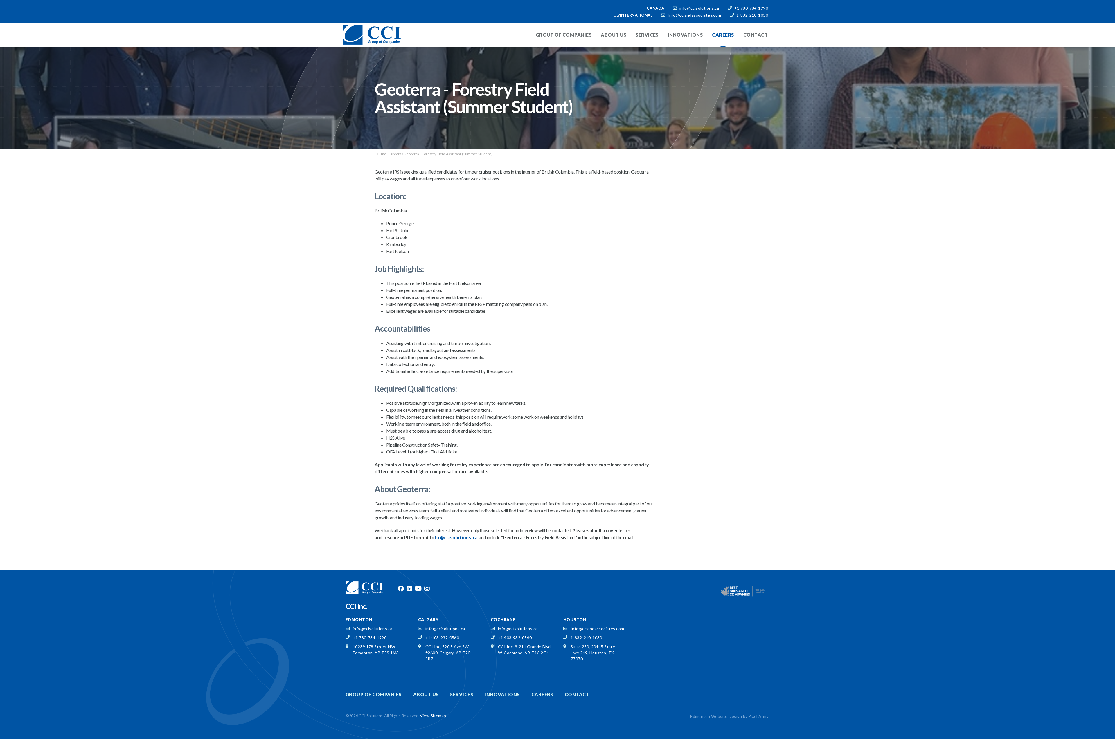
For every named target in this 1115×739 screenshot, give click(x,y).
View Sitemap (433, 715)
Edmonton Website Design (716, 716)
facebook (401, 589)
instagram (427, 589)
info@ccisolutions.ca (699, 8)
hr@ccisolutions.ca (457, 537)
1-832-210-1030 (752, 14)
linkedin (409, 589)
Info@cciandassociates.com (694, 14)
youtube (418, 589)
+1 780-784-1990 (751, 8)
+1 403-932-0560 (442, 637)
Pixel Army (758, 716)
